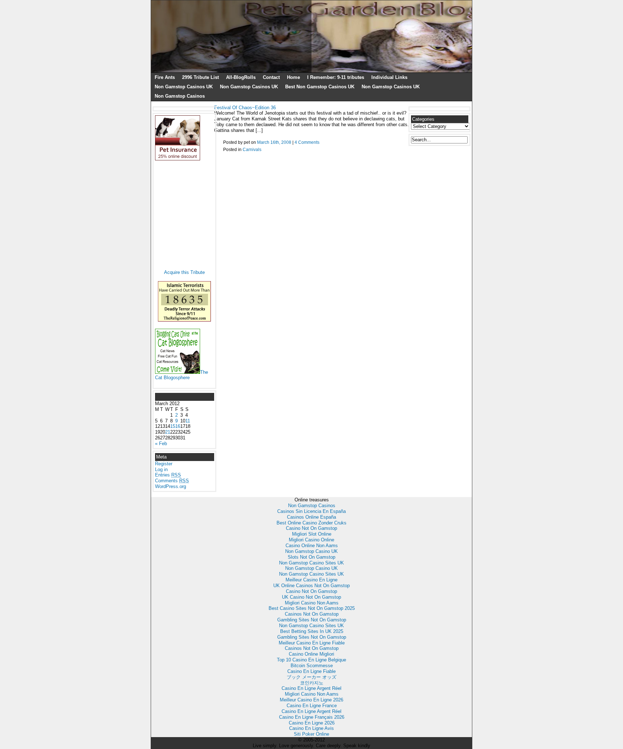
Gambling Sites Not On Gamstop (311, 619)
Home (293, 77)
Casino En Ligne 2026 (312, 723)
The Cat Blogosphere (181, 375)
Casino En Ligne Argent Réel (311, 688)
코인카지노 (311, 683)
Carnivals (252, 149)
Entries (168, 475)
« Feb (161, 443)
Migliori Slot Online (311, 534)
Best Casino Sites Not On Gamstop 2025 (312, 608)
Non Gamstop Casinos (180, 96)
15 (172, 426)
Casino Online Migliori (311, 654)
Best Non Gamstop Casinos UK (319, 86)
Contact (271, 77)
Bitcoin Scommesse (312, 665)
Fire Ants (165, 77)
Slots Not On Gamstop (311, 557)
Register (163, 463)
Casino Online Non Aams (312, 545)
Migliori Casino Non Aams (312, 603)
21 (167, 432)
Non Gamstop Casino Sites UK (311, 563)
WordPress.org (170, 486)
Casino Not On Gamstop (311, 528)
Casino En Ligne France (312, 705)
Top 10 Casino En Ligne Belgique (311, 659)
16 (177, 426)
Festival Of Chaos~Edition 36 (245, 107)
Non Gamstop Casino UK (311, 551)
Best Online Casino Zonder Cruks (311, 523)
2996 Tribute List (200, 77)
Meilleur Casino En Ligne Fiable (312, 643)
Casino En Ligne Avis (311, 728)
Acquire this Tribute (184, 272)
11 (187, 421)
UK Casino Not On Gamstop (311, 597)
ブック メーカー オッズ (311, 677)
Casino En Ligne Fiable (311, 671)
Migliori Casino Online (311, 539)
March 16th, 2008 (274, 142)
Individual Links (389, 77)
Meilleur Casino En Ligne (311, 579)
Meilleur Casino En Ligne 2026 (311, 700)
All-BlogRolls (241, 77)
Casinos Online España (311, 517)
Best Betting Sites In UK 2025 (311, 631)
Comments (172, 480)
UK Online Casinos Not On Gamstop (311, 585)
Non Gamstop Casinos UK (184, 86)
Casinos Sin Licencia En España (311, 511)
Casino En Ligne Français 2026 (311, 717)
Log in (161, 469)
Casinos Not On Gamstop (312, 614)
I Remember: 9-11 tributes (335, 77)
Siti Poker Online (311, 734)
